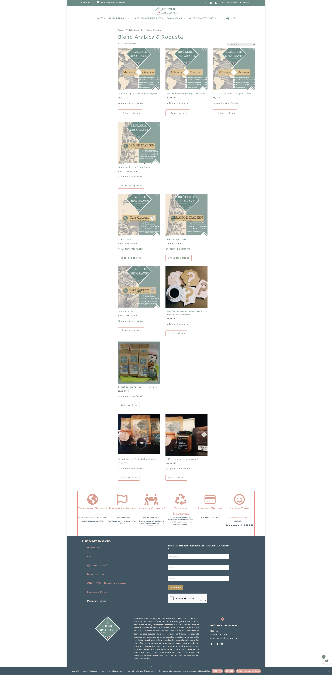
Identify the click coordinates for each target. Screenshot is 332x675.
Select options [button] (131, 113)
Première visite (94, 547)
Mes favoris (231, 3)
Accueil (121, 30)
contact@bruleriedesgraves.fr (239, 517)
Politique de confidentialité (248, 671)
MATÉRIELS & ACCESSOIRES (201, 19)
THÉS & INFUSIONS (117, 19)
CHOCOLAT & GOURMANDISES (146, 19)
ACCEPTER (217, 671)
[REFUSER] (328, 671)
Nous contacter (95, 574)
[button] (130, 103)
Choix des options (130, 185)
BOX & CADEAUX (174, 19)
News (90, 556)
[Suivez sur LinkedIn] (217, 644)
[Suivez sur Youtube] (222, 644)
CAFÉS (100, 19)
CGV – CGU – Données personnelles (107, 583)
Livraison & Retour (97, 592)
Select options (176, 333)
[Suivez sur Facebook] (212, 644)
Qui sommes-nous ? (97, 565)
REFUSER (229, 671)
